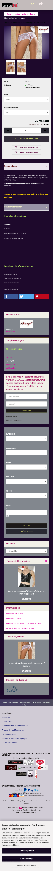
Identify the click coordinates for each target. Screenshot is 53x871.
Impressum (6, 717)
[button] (8, 130)
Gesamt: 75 (10, 364)
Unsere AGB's (7, 722)
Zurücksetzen (26, 531)
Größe (9, 491)
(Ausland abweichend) (32, 87)
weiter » (25, 14)
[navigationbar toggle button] (49, 4)
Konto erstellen (11, 416)
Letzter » (33, 14)
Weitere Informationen (26, 865)
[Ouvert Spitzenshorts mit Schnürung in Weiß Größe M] (26, 43)
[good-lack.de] (9, 5)
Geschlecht (11, 448)
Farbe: (6, 94)
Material (10, 477)
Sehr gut (9, 357)
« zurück (16, 14)
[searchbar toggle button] (33, 4)
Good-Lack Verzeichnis (14, 613)
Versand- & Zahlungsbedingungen (14, 739)
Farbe (8, 463)
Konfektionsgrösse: (11, 107)
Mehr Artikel (10, 332)
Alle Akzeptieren (26, 851)
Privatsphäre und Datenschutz (13, 730)
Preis (8, 505)
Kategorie (10, 434)
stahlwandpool (11, 368)
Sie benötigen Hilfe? (9, 734)
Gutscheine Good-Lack (14, 618)
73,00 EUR (26, 599)
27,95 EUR (26, 671)
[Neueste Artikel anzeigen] (46, 561)
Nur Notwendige (27, 859)
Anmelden (26, 411)
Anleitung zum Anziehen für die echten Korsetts (23, 623)
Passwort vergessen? (14, 420)
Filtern (26, 526)
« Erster (8, 14)
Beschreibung (10, 166)
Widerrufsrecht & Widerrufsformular (15, 726)
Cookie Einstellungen (9, 743)
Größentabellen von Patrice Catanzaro (20, 628)
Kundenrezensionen (13, 207)
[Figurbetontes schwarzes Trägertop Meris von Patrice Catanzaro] (26, 576)
